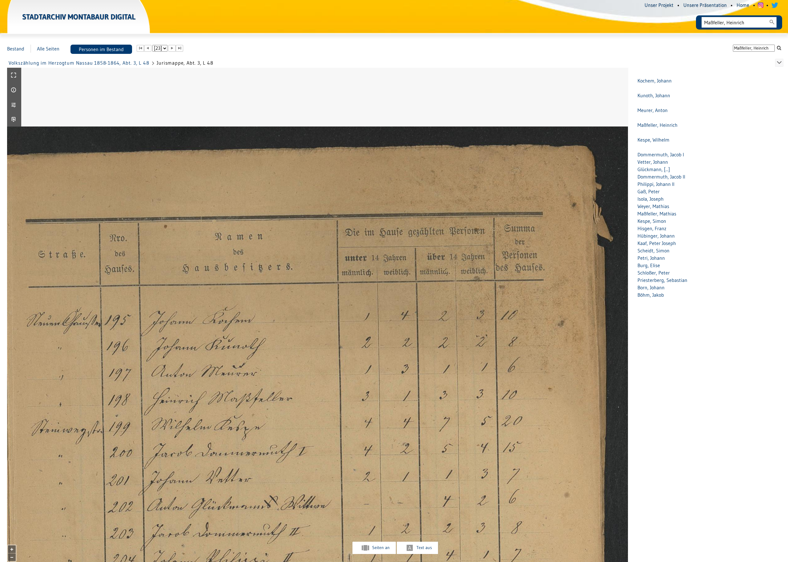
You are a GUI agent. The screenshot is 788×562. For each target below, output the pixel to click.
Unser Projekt (659, 5)
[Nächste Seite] (172, 48)
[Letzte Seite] (179, 48)
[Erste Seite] (140, 48)
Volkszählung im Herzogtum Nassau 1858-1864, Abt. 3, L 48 (79, 63)
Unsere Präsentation (705, 5)
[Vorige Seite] (147, 48)
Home (743, 5)
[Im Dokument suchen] (779, 48)
